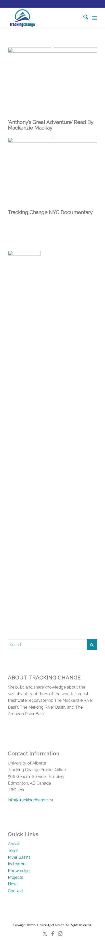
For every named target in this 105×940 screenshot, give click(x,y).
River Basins (19, 857)
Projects (15, 877)
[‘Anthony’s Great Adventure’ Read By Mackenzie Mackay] (52, 51)
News (13, 884)
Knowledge (19, 870)
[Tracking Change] (43, 18)
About (14, 843)
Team (13, 850)
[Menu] (94, 18)
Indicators (17, 864)
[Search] (83, 18)
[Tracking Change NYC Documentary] (52, 141)
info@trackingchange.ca (30, 800)
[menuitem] (83, 18)
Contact (15, 890)
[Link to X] (45, 933)
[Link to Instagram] (60, 933)
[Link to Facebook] (52, 933)
